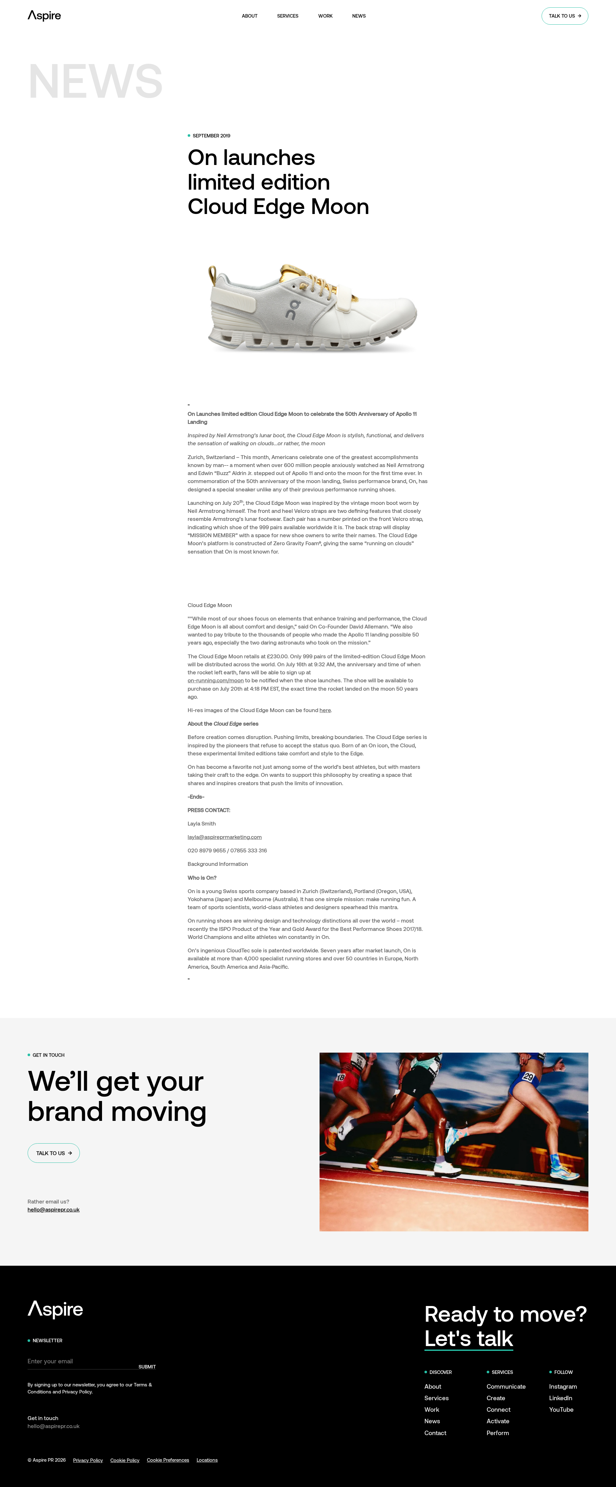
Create (496, 1397)
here (325, 710)
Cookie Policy (125, 1460)
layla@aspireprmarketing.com (225, 837)
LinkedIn (560, 1397)
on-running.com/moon (216, 680)
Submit (147, 1366)
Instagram (563, 1386)
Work (431, 1409)
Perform (498, 1432)
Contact (435, 1432)
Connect (498, 1409)
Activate (498, 1421)
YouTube (561, 1409)
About (432, 1386)
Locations (207, 1460)
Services (436, 1397)
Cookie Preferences (168, 1460)
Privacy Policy (88, 1460)
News (432, 1421)
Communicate (506, 1386)
